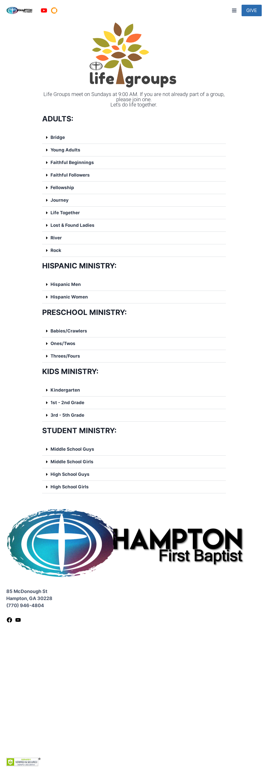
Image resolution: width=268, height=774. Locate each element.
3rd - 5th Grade (67, 415)
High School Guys (70, 474)
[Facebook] (9, 621)
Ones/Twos (63, 343)
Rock (56, 250)
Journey (60, 200)
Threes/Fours (65, 356)
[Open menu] (234, 10)
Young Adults (65, 149)
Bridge (58, 137)
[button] (134, 137)
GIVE (251, 10)
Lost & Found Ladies (72, 225)
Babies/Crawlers (69, 331)
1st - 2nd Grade (67, 402)
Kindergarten (65, 390)
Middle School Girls (72, 461)
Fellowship (62, 187)
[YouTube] (44, 10)
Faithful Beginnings (72, 162)
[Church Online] (54, 10)
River (56, 237)
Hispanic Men (66, 284)
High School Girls (70, 486)
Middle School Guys (72, 449)
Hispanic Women (69, 297)
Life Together (65, 212)
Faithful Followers (70, 175)
